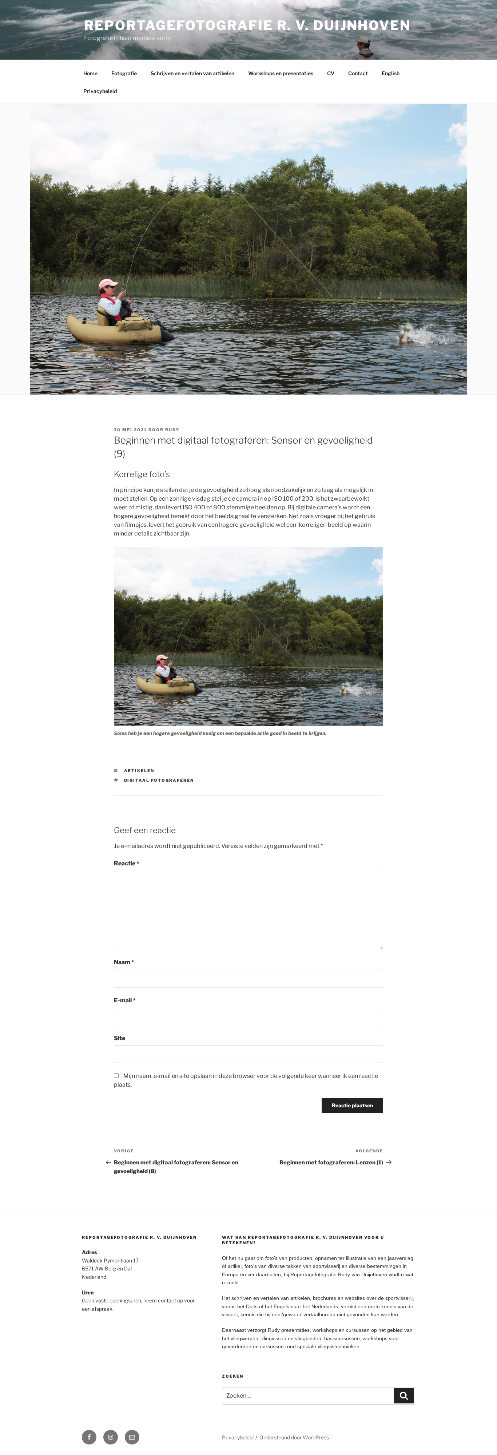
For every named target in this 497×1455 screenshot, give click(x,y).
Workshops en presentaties (280, 73)
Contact (358, 73)
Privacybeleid (100, 91)
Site (119, 1038)
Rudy (172, 429)
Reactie (126, 863)
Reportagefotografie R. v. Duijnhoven (247, 25)
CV (330, 73)
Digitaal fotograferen (159, 780)
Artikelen (139, 770)
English (390, 73)
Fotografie (124, 73)
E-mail (125, 1000)
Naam (124, 962)
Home (90, 73)
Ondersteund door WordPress (294, 1437)
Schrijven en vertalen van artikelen (192, 73)
